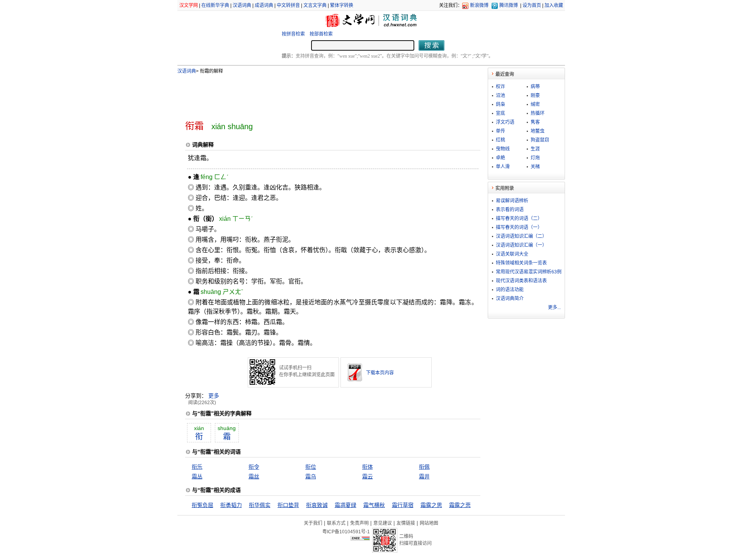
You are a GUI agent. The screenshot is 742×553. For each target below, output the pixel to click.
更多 (213, 396)
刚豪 (535, 95)
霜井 (424, 476)
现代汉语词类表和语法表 (521, 280)
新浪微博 (479, 5)
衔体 (367, 467)
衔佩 (424, 467)
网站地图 (429, 523)
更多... (554, 307)
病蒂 (535, 86)
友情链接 (406, 523)
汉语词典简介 (510, 298)
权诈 (500, 86)
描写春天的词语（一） (519, 227)
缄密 (535, 104)
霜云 (367, 476)
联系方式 (336, 523)
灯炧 (535, 157)
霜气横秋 (374, 505)
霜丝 (253, 476)
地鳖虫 (538, 131)
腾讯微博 (508, 5)
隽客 (535, 122)
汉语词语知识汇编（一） (521, 245)
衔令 (253, 467)
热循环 (538, 113)
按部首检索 (321, 34)
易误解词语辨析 (512, 200)
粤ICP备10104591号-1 (346, 531)
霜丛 (197, 476)
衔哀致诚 (317, 505)
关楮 (535, 166)
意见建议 (382, 523)
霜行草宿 (403, 505)
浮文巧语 (505, 122)
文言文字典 (315, 5)
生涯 (535, 149)
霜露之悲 (460, 505)
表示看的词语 (510, 209)
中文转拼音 (288, 5)
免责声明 (359, 523)
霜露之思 (431, 505)
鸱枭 (500, 104)
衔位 (310, 467)
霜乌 (310, 476)
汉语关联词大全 (512, 254)
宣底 (500, 113)
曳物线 (503, 149)
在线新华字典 (215, 5)
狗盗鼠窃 (540, 140)
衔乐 (197, 467)
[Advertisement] (320, 94)
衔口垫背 (288, 505)
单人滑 (503, 166)
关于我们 (313, 523)
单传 (500, 131)
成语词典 (264, 5)
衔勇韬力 (231, 505)
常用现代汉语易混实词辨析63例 (529, 272)
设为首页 (531, 5)
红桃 (500, 140)
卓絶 (500, 157)
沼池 (500, 95)
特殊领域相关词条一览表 (521, 263)
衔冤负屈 (202, 505)
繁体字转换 (341, 5)
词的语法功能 (510, 289)
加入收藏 (554, 5)
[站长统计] (360, 539)
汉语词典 (242, 5)
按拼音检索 (293, 34)
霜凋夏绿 (345, 505)
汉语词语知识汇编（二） (521, 236)
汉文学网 (188, 5)
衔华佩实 (260, 505)
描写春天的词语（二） (519, 218)
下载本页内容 (380, 372)
